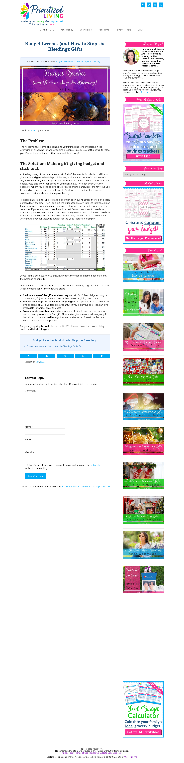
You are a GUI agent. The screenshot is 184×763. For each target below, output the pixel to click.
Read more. (145, 92)
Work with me (130, 757)
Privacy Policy (67, 753)
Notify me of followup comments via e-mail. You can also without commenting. (63, 467)
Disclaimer (94, 753)
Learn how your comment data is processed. (86, 486)
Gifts (37, 362)
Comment (31, 390)
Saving (42, 362)
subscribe (96, 465)
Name (29, 427)
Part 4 (34, 130)
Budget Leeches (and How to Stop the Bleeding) (78, 61)
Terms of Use (82, 753)
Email (28, 439)
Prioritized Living (42, 14)
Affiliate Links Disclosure (111, 753)
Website (29, 452)
